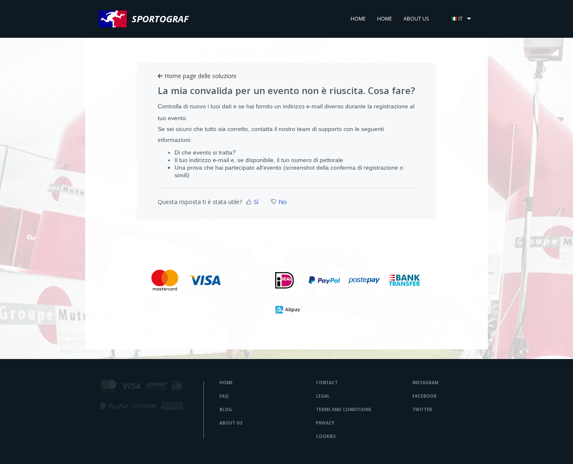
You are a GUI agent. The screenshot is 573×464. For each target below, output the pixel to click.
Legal (323, 396)
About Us (230, 423)
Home (358, 18)
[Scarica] (271, 121)
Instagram (425, 382)
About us (416, 18)
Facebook (424, 396)
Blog (225, 409)
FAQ (224, 396)
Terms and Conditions (343, 409)
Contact (327, 382)
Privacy (325, 423)
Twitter (422, 409)
